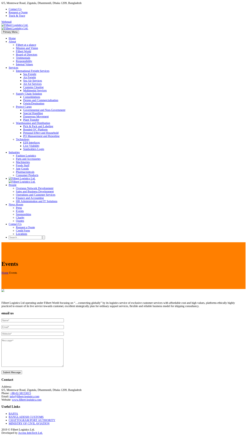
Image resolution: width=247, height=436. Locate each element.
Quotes (20, 220)
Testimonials (23, 57)
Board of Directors (26, 54)
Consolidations (31, 96)
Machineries (23, 162)
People (12, 184)
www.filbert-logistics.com (26, 399)
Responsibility (24, 61)
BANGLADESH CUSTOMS (26, 416)
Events (20, 211)
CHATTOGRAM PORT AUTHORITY (32, 420)
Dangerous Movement (36, 116)
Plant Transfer (31, 119)
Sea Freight (29, 74)
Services (13, 67)
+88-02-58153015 (20, 393)
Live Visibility (31, 145)
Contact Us (15, 9)
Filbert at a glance (26, 44)
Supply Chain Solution (29, 93)
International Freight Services (32, 70)
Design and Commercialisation (40, 100)
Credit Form (23, 230)
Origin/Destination (33, 103)
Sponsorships (23, 214)
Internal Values (24, 64)
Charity (20, 217)
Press (19, 207)
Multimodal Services (35, 90)
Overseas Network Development (34, 188)
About (12, 41)
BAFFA (13, 413)
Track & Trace (17, 15)
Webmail (6, 21)
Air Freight (29, 77)
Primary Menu (10, 32)
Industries (14, 152)
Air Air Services (32, 83)
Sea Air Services (32, 80)
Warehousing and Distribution (33, 123)
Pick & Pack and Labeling (38, 126)
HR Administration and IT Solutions (36, 201)
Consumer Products (27, 175)
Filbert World (23, 51)
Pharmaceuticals (25, 171)
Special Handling (33, 113)
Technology (22, 139)
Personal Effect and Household (41, 132)
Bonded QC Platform (35, 129)
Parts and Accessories (28, 158)
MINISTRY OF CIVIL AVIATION (29, 423)
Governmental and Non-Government (44, 110)
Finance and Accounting (30, 198)
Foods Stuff (22, 165)
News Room (16, 204)
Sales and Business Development (35, 191)
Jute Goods (22, 168)
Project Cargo (24, 106)
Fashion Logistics (26, 155)
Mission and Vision (27, 48)
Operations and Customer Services (35, 194)
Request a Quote (18, 12)
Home (12, 38)
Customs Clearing (33, 87)
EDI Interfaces (31, 142)
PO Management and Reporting (41, 136)
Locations (21, 233)
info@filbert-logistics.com (24, 396)
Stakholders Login (33, 149)
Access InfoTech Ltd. (30, 432)
